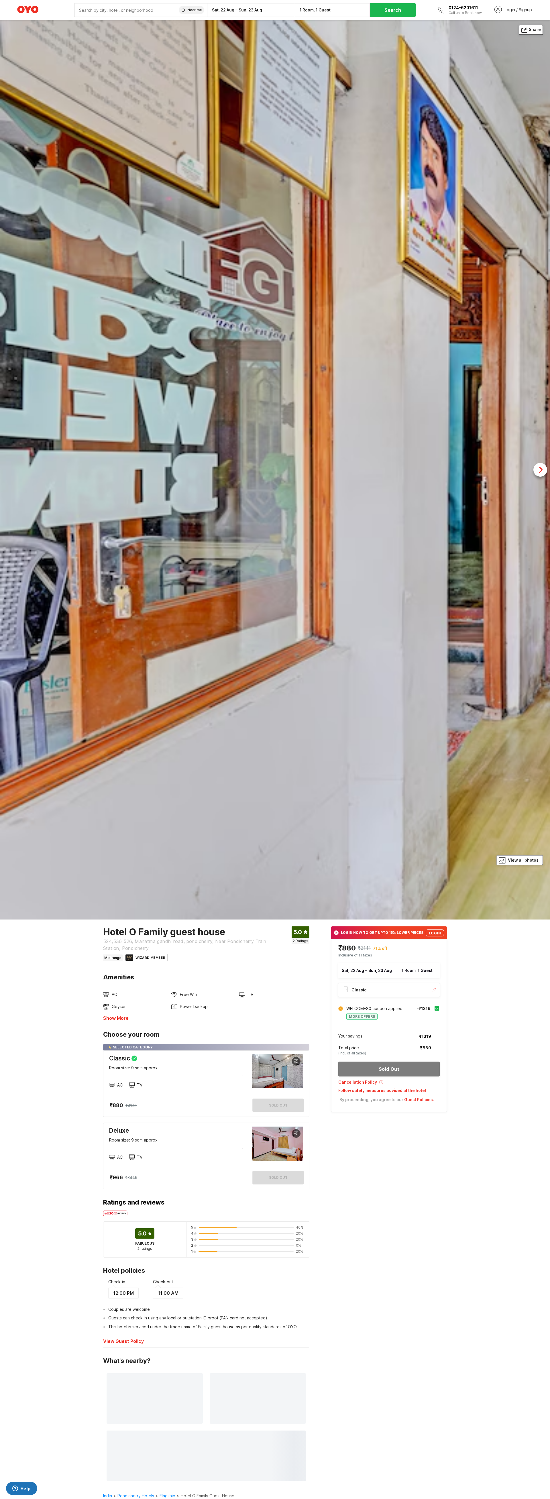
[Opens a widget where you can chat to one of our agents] (21, 1489)
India (107, 1495)
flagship (167, 1495)
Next (540, 470)
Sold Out (278, 1177)
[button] (389, 1084)
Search (392, 10)
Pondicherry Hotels (135, 1495)
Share (535, 29)
